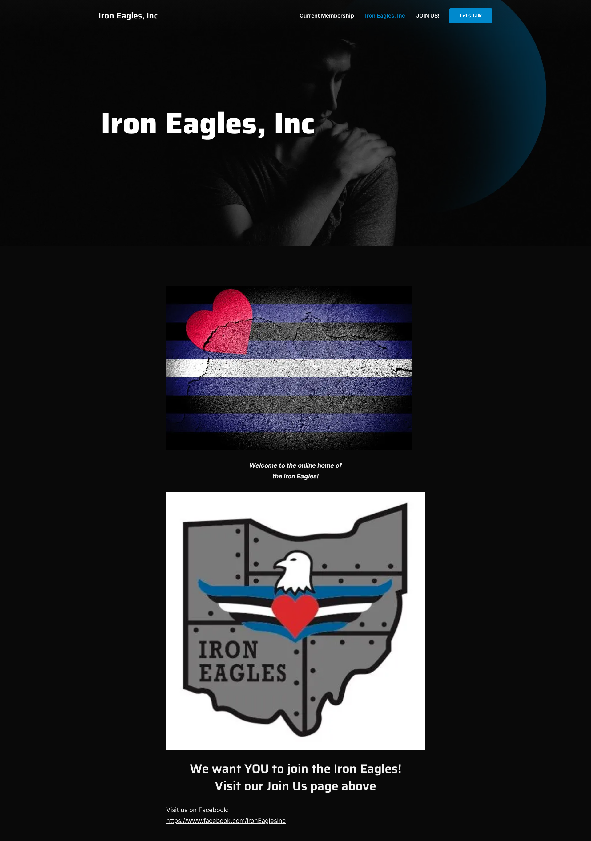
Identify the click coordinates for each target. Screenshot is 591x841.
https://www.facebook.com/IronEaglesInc (226, 820)
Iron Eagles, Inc (128, 15)
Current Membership (327, 15)
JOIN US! (427, 15)
